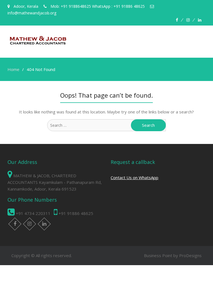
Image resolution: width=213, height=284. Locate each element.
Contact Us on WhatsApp (134, 177)
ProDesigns (190, 255)
